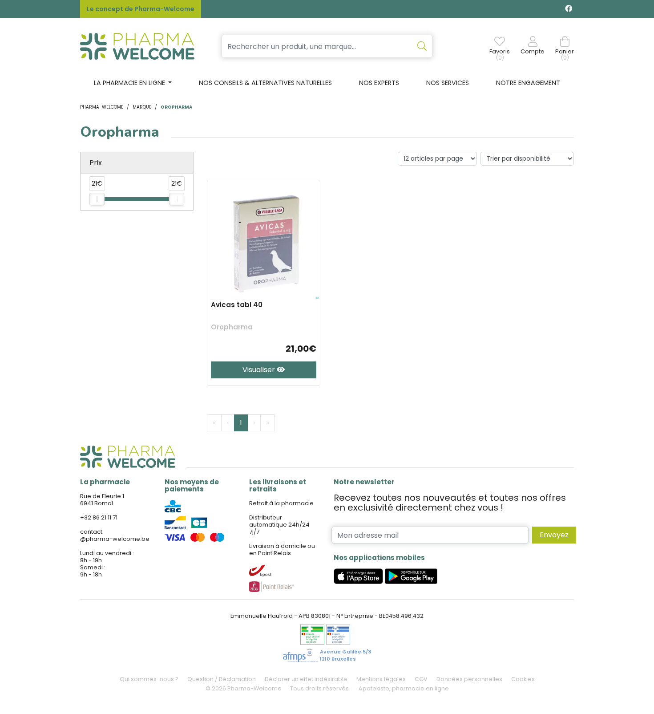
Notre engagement (528, 82)
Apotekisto (404, 688)
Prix (95, 163)
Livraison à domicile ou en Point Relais (282, 549)
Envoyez (554, 535)
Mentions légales (381, 679)
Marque (142, 107)
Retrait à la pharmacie (281, 503)
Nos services (447, 82)
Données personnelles (469, 679)
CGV (421, 679)
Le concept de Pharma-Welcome (140, 8)
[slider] (97, 199)
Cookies (523, 679)
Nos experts (379, 82)
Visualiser (259, 370)
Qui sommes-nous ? (149, 679)
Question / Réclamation (221, 679)
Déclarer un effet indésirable (306, 679)
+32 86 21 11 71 (98, 517)
